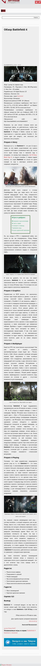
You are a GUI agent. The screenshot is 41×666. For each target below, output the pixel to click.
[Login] (36, 2)
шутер (6, 628)
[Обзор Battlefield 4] (20, 176)
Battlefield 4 (31, 630)
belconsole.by (33, 621)
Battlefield (20, 96)
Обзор (10, 628)
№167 (14, 628)
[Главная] (10, 3)
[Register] (39, 2)
